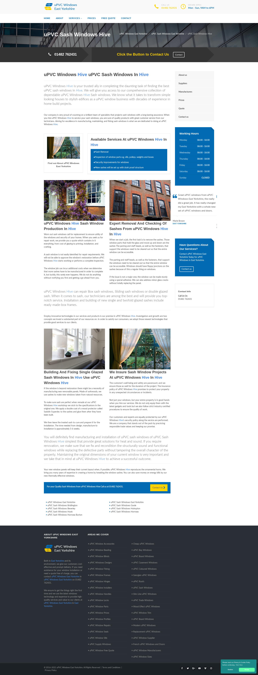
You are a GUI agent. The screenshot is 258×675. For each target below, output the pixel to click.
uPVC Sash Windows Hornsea (125, 512)
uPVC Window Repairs (100, 625)
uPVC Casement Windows (145, 563)
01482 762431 (169, 8)
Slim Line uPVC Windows (144, 594)
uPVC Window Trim (142, 613)
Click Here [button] (239, 665)
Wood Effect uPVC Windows (146, 607)
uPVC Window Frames (100, 575)
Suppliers (183, 83)
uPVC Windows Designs (101, 563)
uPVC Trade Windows (143, 600)
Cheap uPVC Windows (143, 544)
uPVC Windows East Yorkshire (61, 502)
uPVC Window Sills (98, 638)
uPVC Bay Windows (142, 550)
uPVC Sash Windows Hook (60, 512)
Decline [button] (230, 669)
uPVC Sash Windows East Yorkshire (127, 502)
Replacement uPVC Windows (146, 632)
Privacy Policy (51, 670)
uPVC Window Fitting (100, 569)
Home (47, 18)
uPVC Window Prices (99, 613)
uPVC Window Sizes (142, 657)
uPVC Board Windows (143, 556)
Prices (92, 18)
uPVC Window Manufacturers (147, 651)
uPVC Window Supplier (144, 638)
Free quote (108, 18)
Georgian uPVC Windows (144, 575)
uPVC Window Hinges (100, 582)
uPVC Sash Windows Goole (123, 505)
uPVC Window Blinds (99, 556)
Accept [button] (247, 669)
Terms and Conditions (111, 668)
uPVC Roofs (138, 582)
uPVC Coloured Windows (145, 569)
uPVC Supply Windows (100, 644)
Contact (126, 18)
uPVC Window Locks (99, 600)
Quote (181, 109)
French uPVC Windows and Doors (149, 644)
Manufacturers (185, 92)
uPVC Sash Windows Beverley (61, 509)
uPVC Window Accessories (102, 544)
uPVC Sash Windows (143, 588)
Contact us (183, 117)
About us (183, 75)
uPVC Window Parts (99, 607)
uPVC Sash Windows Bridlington (62, 505)
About (59, 18)
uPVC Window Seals (99, 632)
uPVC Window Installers (101, 588)
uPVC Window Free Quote (102, 651)
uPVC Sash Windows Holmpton (125, 509)
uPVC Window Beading (100, 550)
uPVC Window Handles (100, 594)
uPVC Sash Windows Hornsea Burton (64, 515)
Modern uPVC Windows (144, 625)
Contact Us (157, 488)
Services (74, 18)
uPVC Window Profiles (100, 619)
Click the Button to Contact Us (141, 54)
